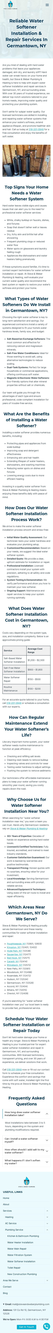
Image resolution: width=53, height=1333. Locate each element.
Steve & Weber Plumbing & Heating (28, 828)
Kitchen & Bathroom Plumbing (23, 1236)
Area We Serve (10, 1280)
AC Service (10, 1223)
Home (6, 1198)
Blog (5, 1293)
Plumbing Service (14, 1229)
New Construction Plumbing (22, 1274)
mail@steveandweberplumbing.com (27, 1304)
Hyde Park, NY (14, 951)
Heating (9, 1217)
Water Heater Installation (20, 1242)
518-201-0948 (36, 129)
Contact (7, 1286)
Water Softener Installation (21, 1261)
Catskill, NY (13, 961)
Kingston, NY (14, 947)
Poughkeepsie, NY (16, 943)
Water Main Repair (16, 1248)
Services (7, 1210)
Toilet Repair (13, 1267)
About (6, 1204)
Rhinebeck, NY (14, 965)
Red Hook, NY (14, 958)
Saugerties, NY (14, 954)
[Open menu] (47, 4)
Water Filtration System (19, 1255)
